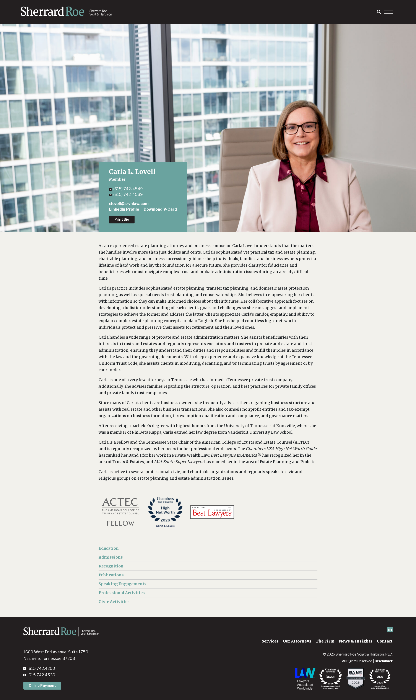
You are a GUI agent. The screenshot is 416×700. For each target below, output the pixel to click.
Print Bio (121, 219)
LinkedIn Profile (124, 209)
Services (270, 641)
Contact (385, 641)
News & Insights (355, 641)
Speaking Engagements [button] (122, 583)
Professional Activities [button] (122, 592)
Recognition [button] (111, 566)
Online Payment (42, 686)
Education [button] (109, 548)
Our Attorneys (297, 641)
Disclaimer (384, 661)
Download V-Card (160, 209)
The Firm (325, 641)
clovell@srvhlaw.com (129, 203)
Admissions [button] (111, 557)
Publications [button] (111, 574)
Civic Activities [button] (114, 601)
